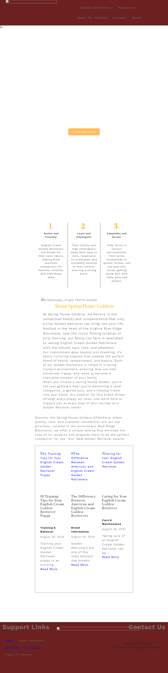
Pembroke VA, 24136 (138, 643)
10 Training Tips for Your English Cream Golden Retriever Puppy (52, 506)
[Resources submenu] (138, 8)
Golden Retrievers (95, 8)
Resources (128, 8)
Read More (48, 569)
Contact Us (32, 647)
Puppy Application (84, 131)
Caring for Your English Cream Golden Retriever (114, 502)
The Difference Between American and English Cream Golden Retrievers (83, 506)
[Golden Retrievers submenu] (113, 8)
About (9, 640)
